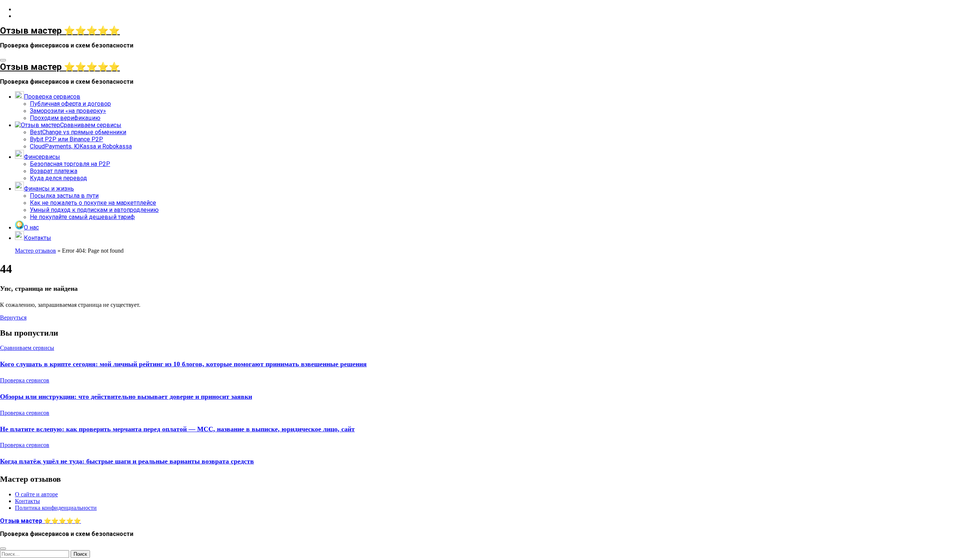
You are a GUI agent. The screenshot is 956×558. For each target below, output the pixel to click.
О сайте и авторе (36, 494)
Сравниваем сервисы (27, 348)
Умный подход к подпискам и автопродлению (94, 209)
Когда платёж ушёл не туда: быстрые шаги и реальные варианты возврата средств (127, 461)
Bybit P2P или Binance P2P (66, 139)
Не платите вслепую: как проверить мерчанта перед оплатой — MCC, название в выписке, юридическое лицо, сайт (177, 429)
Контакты (27, 501)
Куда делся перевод (58, 178)
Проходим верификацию (65, 117)
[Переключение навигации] (3, 60)
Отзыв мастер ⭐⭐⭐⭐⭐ (60, 30)
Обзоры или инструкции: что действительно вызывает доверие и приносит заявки (126, 396)
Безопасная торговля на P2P (70, 163)
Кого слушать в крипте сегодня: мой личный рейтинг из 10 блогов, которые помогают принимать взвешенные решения (183, 364)
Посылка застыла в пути (64, 195)
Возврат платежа (53, 171)
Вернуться (13, 317)
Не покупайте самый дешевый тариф (82, 217)
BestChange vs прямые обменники (78, 132)
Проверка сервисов (24, 380)
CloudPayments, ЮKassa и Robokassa (81, 146)
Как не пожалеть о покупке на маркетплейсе (93, 202)
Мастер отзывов (35, 250)
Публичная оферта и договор (70, 103)
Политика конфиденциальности (56, 508)
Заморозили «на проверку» (68, 110)
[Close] (3, 549)
